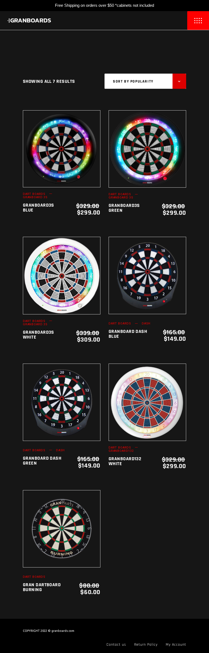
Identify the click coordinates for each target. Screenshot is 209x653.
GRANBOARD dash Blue (128, 333)
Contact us (116, 644)
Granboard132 (121, 451)
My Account (176, 644)
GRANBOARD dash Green (42, 460)
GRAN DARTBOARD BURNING (42, 587)
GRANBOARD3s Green (124, 207)
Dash (146, 323)
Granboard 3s (35, 197)
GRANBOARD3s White (38, 334)
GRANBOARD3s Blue (38, 207)
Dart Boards (34, 194)
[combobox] (145, 81)
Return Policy (146, 644)
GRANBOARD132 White (125, 461)
